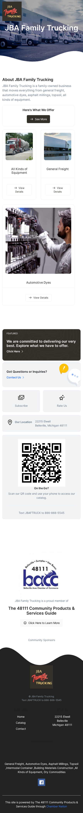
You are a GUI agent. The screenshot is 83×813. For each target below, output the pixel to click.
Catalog (21, 722)
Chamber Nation (56, 806)
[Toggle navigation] (77, 11)
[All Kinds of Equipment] (19, 146)
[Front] (12, 11)
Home (21, 716)
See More (41, 119)
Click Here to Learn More (44, 623)
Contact (21, 728)
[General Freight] (57, 146)
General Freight (58, 169)
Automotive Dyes (38, 282)
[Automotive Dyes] (38, 241)
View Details (20, 189)
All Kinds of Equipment (19, 171)
